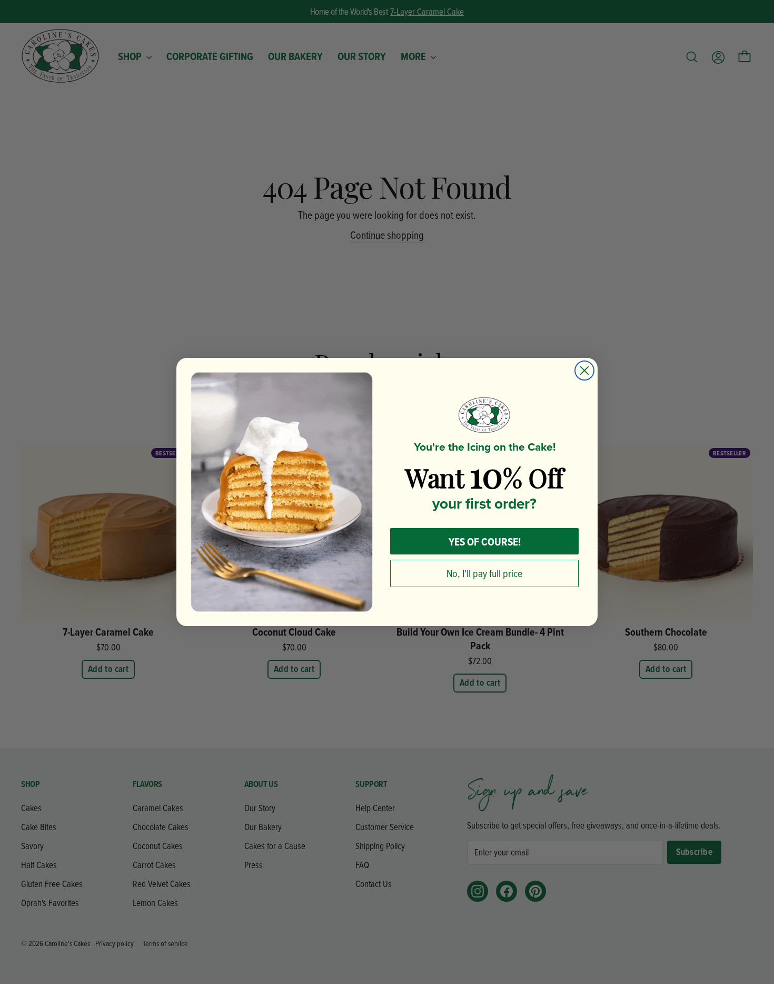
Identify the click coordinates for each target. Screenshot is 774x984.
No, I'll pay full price (484, 573)
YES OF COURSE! (485, 541)
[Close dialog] (584, 370)
